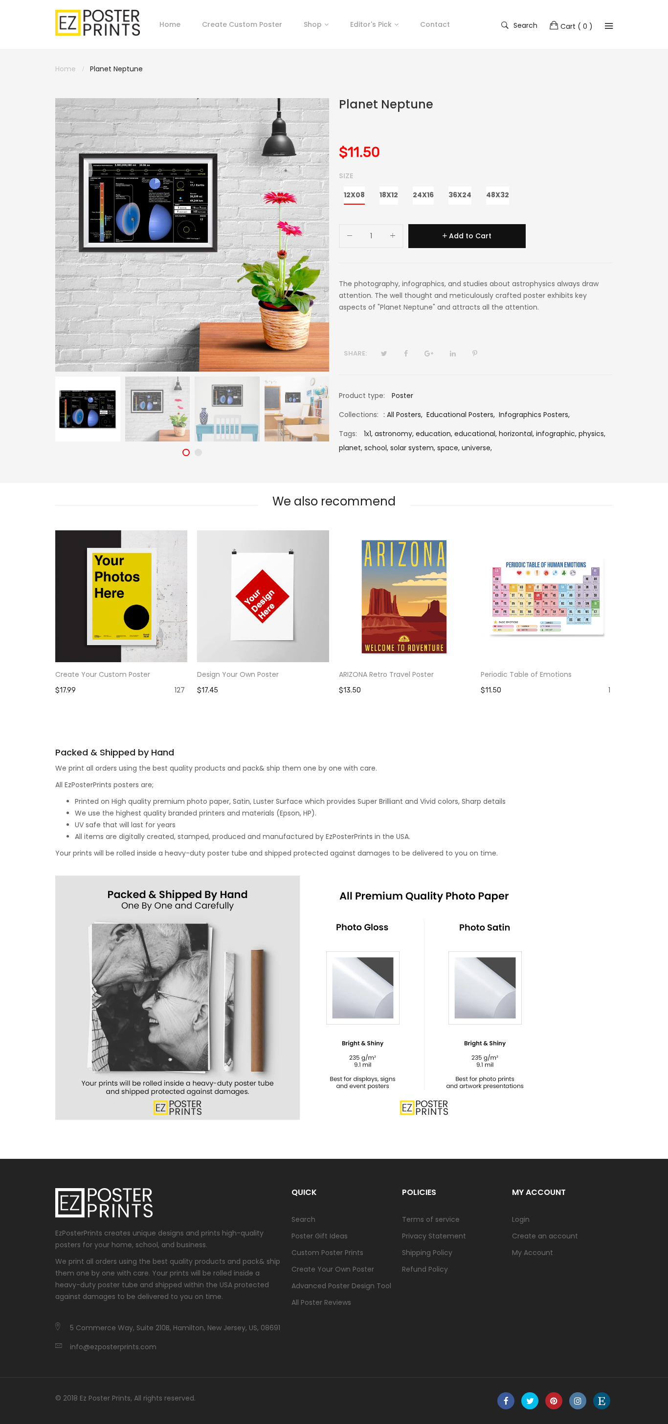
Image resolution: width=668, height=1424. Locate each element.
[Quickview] (185, 645)
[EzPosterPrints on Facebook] (505, 1400)
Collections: (359, 414)
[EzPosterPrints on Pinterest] (553, 1400)
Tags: (348, 434)
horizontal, (516, 434)
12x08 (354, 195)
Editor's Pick (371, 24)
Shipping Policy (427, 1252)
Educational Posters (459, 414)
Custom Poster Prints (327, 1252)
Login (521, 1219)
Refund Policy (425, 1269)
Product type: (362, 395)
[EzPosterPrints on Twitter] (529, 1400)
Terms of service (431, 1219)
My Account (532, 1252)
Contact (435, 24)
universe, (477, 448)
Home (169, 24)
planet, (350, 448)
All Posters (404, 414)
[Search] (609, 26)
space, (448, 448)
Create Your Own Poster (332, 1269)
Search (525, 25)
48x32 (497, 195)
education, (434, 434)
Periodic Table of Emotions (526, 674)
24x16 (423, 195)
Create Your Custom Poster (102, 674)
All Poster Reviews (321, 1302)
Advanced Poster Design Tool (341, 1286)
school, (376, 448)
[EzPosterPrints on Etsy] (601, 1400)
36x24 (459, 195)
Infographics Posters (533, 414)
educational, (475, 434)
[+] (392, 237)
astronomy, (394, 434)
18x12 (388, 195)
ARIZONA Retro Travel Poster (386, 674)
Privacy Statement (434, 1236)
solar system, (412, 448)
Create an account (545, 1236)
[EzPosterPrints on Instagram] (577, 1400)
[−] (349, 237)
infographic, (556, 434)
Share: (355, 353)
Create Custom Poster (242, 24)
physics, (592, 434)
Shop (313, 24)
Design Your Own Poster (238, 674)
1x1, (368, 434)
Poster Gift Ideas (319, 1236)
